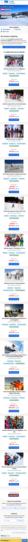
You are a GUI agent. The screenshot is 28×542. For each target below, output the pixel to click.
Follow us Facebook (20, 508)
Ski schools (6, 31)
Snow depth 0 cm (6, 16)
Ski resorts (4, 6)
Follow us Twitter (8, 508)
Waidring (8, 9)
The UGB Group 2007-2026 (19, 532)
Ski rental (18, 29)
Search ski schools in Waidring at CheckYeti (14, 47)
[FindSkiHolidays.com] (9, 2)
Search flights (6, 29)
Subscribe (20, 520)
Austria (11, 6)
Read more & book (14, 84)
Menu (25, 540)
